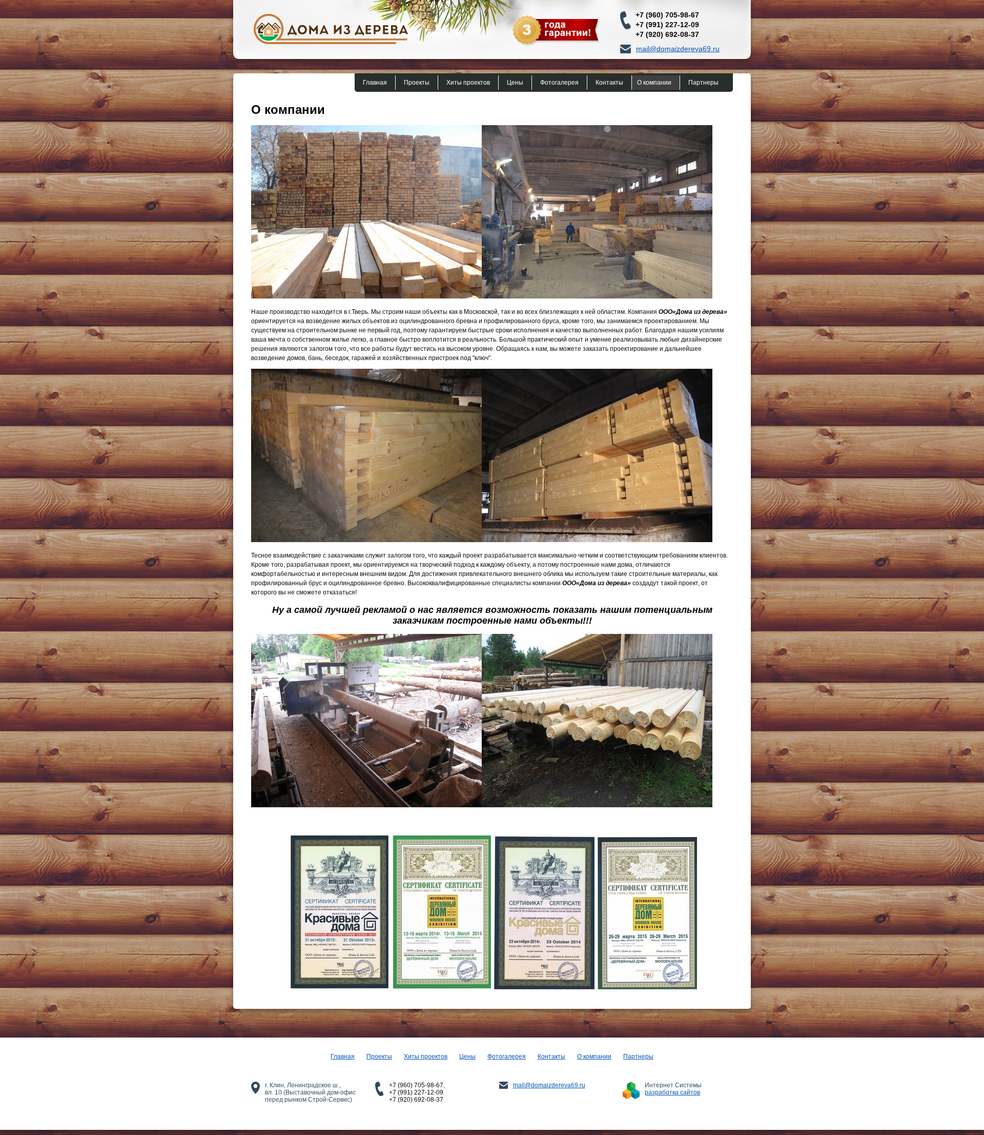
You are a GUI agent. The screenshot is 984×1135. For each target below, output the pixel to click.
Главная (375, 82)
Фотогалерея (559, 82)
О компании (654, 82)
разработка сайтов (672, 1092)
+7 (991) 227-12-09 (667, 25)
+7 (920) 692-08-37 (667, 34)
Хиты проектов (468, 82)
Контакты (609, 82)
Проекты (416, 82)
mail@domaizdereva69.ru (678, 49)
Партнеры (703, 82)
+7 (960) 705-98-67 (667, 15)
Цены (515, 82)
